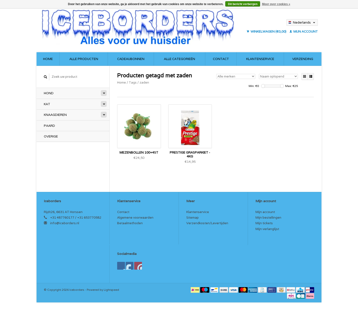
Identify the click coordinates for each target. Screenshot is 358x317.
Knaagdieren (55, 115)
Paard (49, 126)
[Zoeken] (45, 76)
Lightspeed (111, 289)
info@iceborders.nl (64, 223)
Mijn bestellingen (268, 217)
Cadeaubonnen (130, 59)
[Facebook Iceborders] (121, 266)
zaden (144, 82)
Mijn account (305, 31)
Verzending (302, 59)
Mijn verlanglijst (267, 229)
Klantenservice (260, 59)
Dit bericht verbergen (242, 4)
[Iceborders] (142, 27)
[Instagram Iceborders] (138, 266)
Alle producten (83, 59)
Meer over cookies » (276, 4)
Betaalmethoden (130, 223)
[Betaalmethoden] (195, 290)
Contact (221, 59)
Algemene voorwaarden (135, 217)
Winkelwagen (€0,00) (268, 31)
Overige (51, 136)
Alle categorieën (179, 59)
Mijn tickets (264, 223)
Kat (47, 104)
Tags (133, 82)
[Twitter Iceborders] (129, 266)
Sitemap (192, 217)
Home (48, 59)
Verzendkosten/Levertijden (207, 223)
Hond (49, 93)
